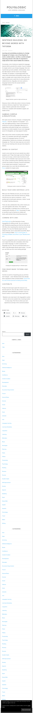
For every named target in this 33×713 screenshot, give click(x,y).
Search (4, 331)
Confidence (5, 375)
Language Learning (6, 423)
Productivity (5, 460)
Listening (4, 434)
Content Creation (6, 378)
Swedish (4, 508)
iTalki (17, 210)
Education (4, 386)
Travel (3, 516)
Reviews (4, 471)
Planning (4, 449)
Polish (3, 453)
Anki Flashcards (6, 221)
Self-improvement (6, 482)
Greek (3, 404)
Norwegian (4, 445)
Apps (3, 360)
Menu (17, 16)
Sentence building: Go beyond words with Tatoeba (14, 43)
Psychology (5, 464)
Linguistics (4, 430)
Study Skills (5, 501)
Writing (4, 523)
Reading (4, 467)
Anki (3, 343)
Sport (3, 497)
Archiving (4, 364)
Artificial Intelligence (7, 367)
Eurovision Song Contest (8, 390)
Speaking (4, 493)
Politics (4, 456)
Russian (4, 475)
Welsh (3, 519)
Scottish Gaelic (5, 478)
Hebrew (4, 408)
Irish (3, 419)
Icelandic (4, 415)
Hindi (3, 412)
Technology (5, 512)
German (4, 401)
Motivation (4, 438)
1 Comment (10, 50)
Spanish (4, 490)
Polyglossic (16, 7)
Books (3, 371)
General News (5, 397)
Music (3, 441)
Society (4, 486)
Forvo (3, 168)
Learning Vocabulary (7, 427)
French (4, 393)
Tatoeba (4, 121)
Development (5, 382)
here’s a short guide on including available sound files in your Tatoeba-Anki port (16, 234)
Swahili (3, 504)
